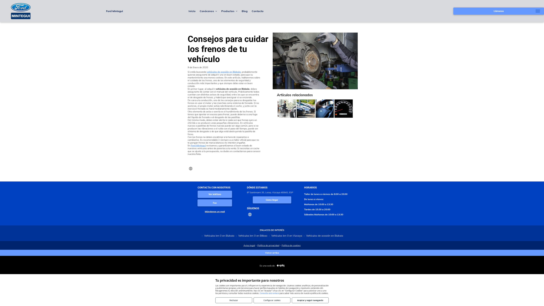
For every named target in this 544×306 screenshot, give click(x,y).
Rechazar (234, 300)
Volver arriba (272, 252)
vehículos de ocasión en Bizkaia (224, 71)
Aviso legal (249, 245)
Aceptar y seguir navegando (310, 300)
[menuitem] (192, 11)
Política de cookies (291, 245)
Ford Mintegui (198, 145)
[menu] (537, 11)
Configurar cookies (272, 300)
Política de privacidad (268, 245)
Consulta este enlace (269, 293)
